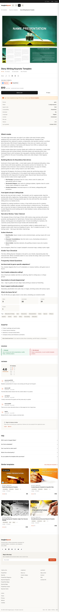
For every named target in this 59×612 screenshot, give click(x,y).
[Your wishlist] (16, 5)
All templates (4, 9)
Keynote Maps (4, 584)
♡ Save (48, 92)
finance (16, 489)
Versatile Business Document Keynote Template (43, 519)
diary (14, 522)
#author (9, 316)
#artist (15, 316)
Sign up (9, 426)
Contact (56, 1)
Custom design (24, 575)
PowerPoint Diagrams (6, 577)
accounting (5, 489)
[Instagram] (15, 549)
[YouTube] (18, 549)
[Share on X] (9, 76)
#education (34, 316)
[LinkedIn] (8, 549)
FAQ (41, 577)
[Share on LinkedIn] (12, 76)
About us (23, 572)
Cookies (3, 602)
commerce (39, 521)
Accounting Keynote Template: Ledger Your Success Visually (15, 519)
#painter (4, 316)
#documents (24, 313)
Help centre (43, 572)
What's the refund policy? (8, 452)
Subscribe (52, 559)
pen (10, 522)
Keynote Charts (4, 588)
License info (43, 579)
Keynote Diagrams (5, 579)
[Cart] (19, 5)
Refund (3, 600)
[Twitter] (2, 549)
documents (5, 522)
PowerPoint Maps (5, 582)
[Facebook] (5, 549)
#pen (18, 313)
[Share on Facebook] (15, 76)
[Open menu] (13, 5)
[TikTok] (21, 549)
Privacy (3, 598)
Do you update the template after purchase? (12, 456)
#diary (20, 316)
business (33, 521)
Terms (2, 595)
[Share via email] (18, 76)
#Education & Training (9, 313)
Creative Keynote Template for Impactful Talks (42, 487)
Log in (5, 426)
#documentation (32, 313)
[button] (29, 39)
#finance (51, 313)
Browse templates (35, 98)
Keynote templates (13, 9)
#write (39, 313)
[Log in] (22, 5)
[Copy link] (6, 76)
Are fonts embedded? (6, 444)
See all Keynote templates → (51, 464)
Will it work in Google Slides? (8, 440)
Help (52, 1)
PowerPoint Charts (5, 586)
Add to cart (19, 92)
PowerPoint (14, 83)
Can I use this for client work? (9, 448)
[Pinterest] (12, 549)
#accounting (27, 316)
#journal (45, 313)
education (11, 489)
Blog (22, 577)
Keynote (3, 575)
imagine (6, 5)
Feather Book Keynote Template (10, 487)
